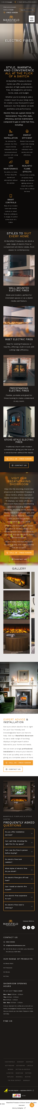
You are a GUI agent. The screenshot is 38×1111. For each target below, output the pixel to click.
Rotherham (20, 1065)
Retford (28, 1073)
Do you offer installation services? (14, 833)
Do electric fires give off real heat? (16, 879)
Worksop (20, 1062)
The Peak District (14, 1080)
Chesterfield (10, 1062)
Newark (10, 1069)
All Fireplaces (7, 967)
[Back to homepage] (10, 19)
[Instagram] (33, 927)
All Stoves (6, 972)
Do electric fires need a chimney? (14, 906)
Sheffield (29, 1062)
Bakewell (19, 1077)
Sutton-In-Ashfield (23, 1069)
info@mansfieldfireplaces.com (15, 945)
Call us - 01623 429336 (21, 459)
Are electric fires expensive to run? (16, 897)
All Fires (6, 976)
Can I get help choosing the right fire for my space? (16, 842)
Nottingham (9, 1065)
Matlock (10, 1077)
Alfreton (10, 1073)
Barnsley (26, 1080)
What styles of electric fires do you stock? (16, 869)
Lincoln (30, 1065)
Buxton (28, 1077)
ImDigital (20, 1108)
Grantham (19, 1073)
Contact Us (20, 465)
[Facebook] (24, 927)
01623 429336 (12, 12)
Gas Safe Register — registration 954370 (20, 1090)
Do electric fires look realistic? (13, 860)
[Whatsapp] (28, 927)
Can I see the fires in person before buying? (16, 851)
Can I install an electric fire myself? (16, 888)
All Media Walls (8, 963)
